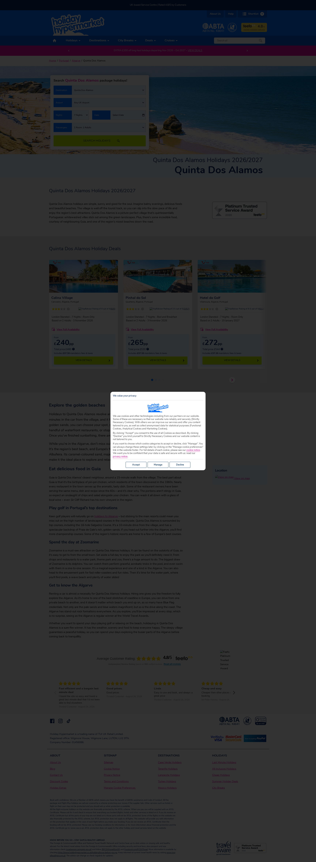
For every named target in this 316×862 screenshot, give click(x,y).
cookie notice (193, 450)
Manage (158, 464)
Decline (180, 464)
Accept (136, 464)
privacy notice (120, 456)
